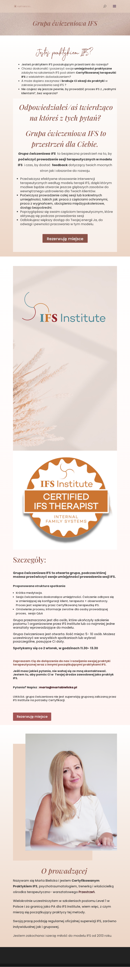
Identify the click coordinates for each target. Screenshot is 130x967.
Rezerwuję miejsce (65, 239)
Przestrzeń (87, 892)
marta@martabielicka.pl (58, 687)
